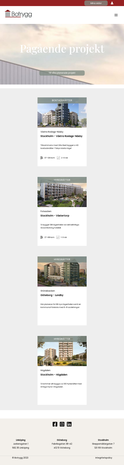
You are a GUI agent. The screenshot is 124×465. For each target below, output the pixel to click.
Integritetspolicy (103, 457)
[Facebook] (55, 424)
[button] (96, 3)
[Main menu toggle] (116, 15)
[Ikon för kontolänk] (112, 3)
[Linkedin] (69, 424)
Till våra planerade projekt (62, 72)
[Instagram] (62, 424)
